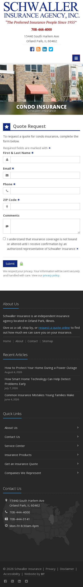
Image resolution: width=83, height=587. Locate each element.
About (19, 341)
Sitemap (47, 341)
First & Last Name (18, 153)
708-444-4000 (19, 512)
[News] (38, 49)
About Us (11, 428)
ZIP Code (11, 200)
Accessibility (11, 574)
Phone (9, 184)
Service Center (15, 446)
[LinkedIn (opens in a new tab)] (45, 49)
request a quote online (54, 328)
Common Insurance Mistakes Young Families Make (39, 397)
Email (8, 168)
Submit (10, 264)
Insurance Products (18, 455)
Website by (34, 574)
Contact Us (12, 437)
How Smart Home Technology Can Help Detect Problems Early (38, 383)
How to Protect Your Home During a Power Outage (41, 370)
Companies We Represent (23, 473)
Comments (11, 215)
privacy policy (51, 275)
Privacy (51, 569)
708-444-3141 (19, 519)
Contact (33, 341)
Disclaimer (67, 569)
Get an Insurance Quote (21, 464)
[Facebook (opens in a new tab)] (32, 49)
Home (7, 341)
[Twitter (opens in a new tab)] (51, 49)
